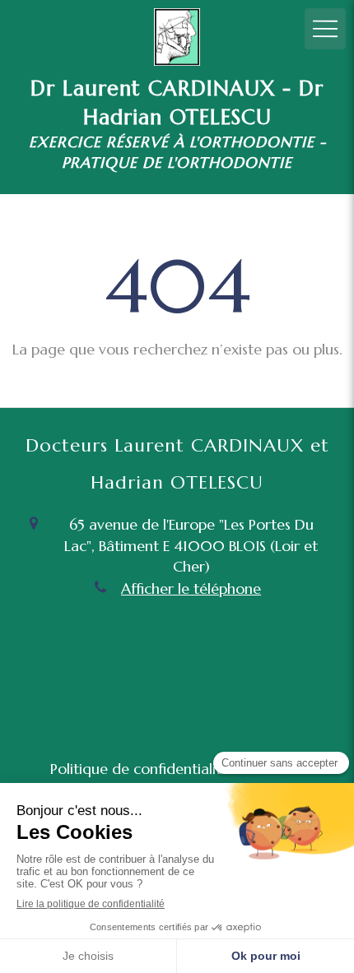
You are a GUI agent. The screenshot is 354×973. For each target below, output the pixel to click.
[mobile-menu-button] (325, 28)
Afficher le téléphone (191, 588)
